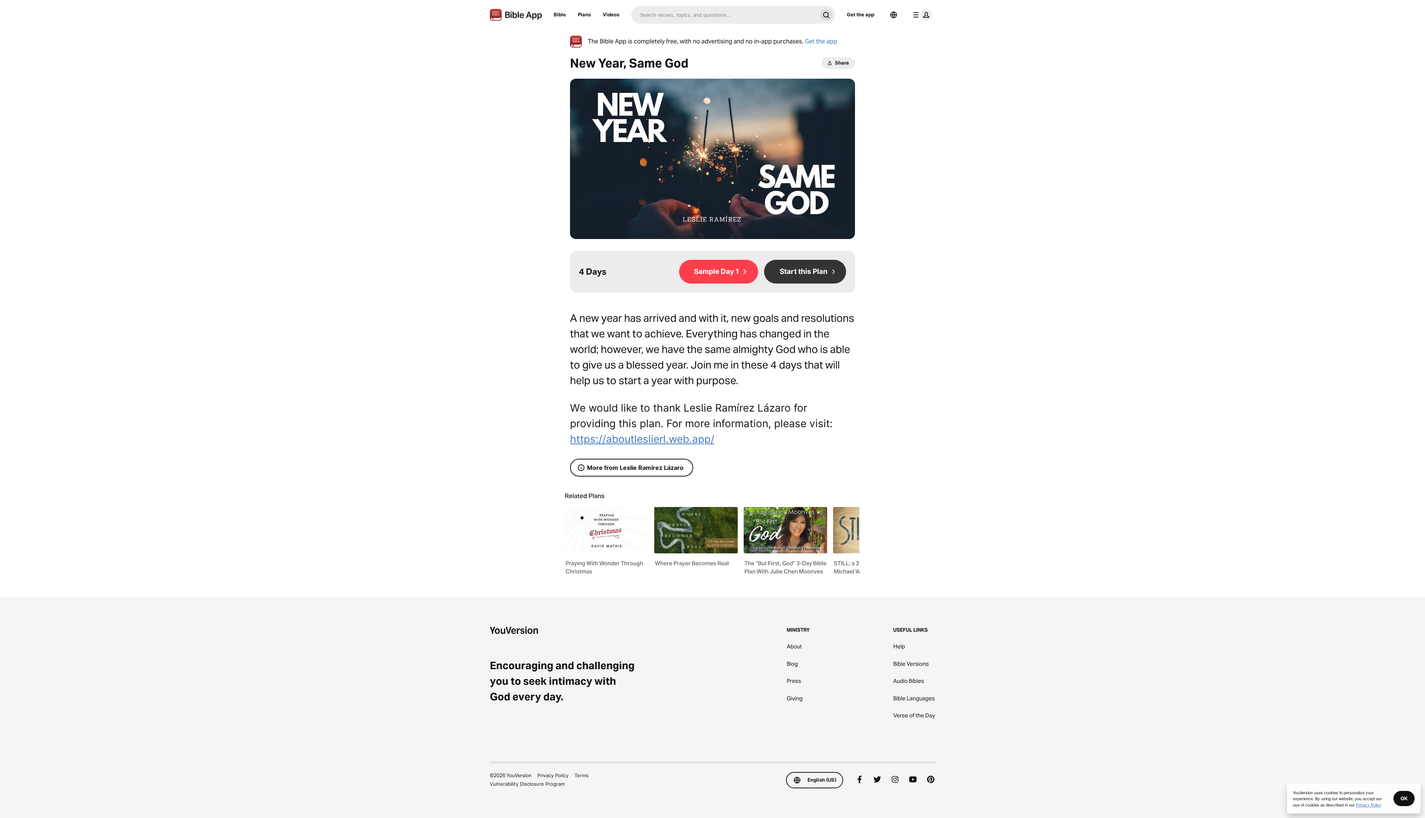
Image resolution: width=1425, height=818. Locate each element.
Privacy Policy (553, 775)
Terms (581, 775)
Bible (560, 14)
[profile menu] (921, 14)
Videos (611, 14)
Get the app (860, 14)
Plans (584, 14)
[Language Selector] (893, 14)
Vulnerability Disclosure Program (527, 784)
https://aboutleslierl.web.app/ (642, 439)
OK (1404, 798)
